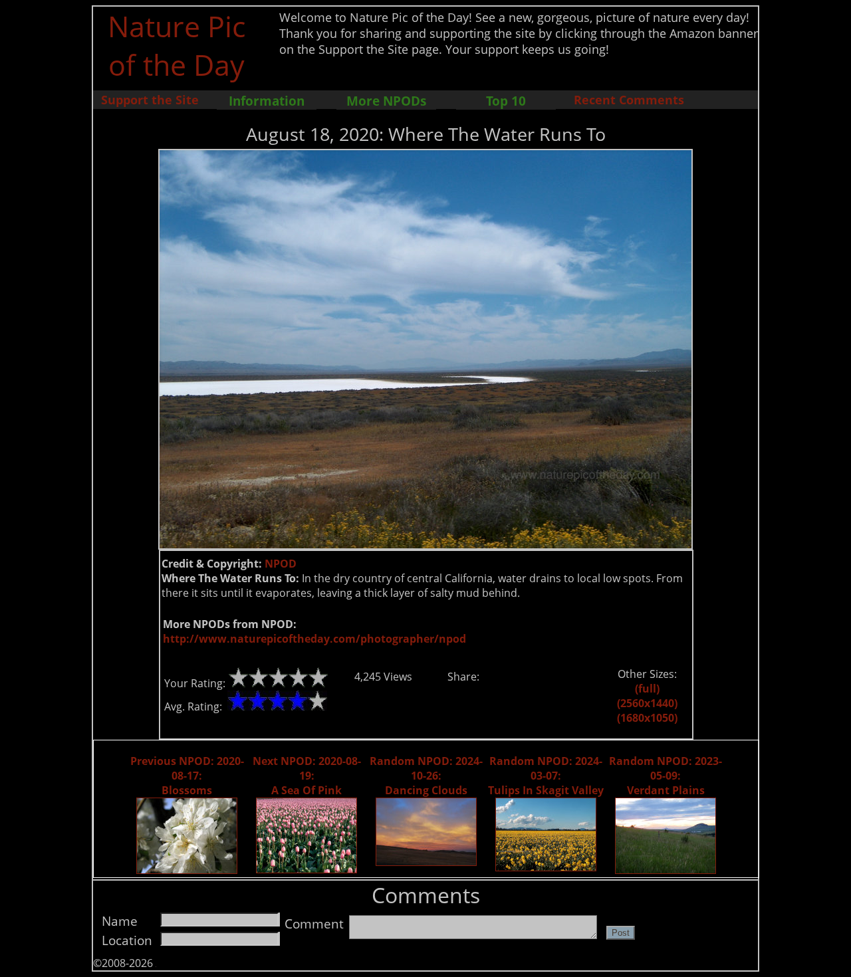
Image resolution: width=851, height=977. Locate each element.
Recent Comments (629, 100)
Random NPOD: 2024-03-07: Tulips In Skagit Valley (546, 776)
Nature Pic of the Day (176, 45)
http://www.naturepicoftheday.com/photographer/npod (314, 638)
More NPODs (386, 100)
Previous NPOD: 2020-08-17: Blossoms (187, 776)
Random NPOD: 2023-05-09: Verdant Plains (665, 776)
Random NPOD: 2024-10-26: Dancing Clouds (426, 776)
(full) (647, 688)
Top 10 (506, 100)
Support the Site (150, 100)
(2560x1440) (647, 703)
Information (266, 100)
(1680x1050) (647, 717)
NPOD (281, 563)
